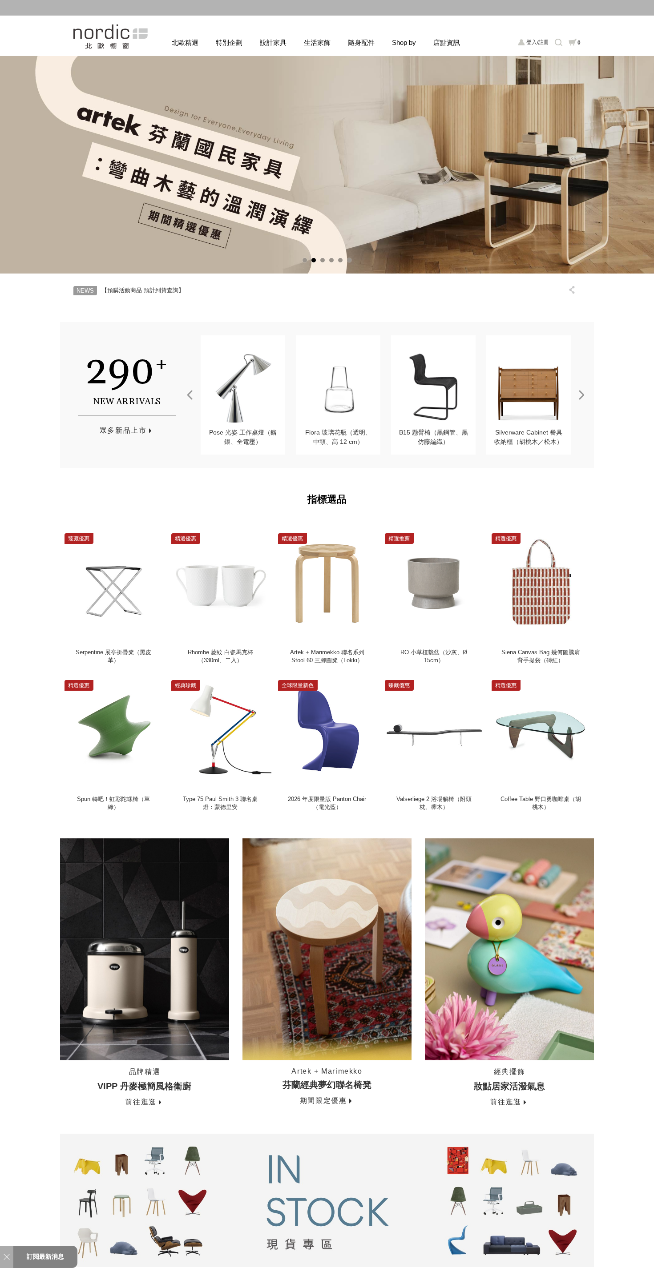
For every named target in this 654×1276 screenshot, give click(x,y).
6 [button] (349, 260)
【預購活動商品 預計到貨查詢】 (142, 290)
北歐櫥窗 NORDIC (111, 36)
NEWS (85, 290)
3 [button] (322, 260)
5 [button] (340, 260)
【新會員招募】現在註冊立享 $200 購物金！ (327, 7)
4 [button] (331, 260)
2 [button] (313, 260)
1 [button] (305, 260)
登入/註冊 (537, 42)
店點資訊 (446, 42)
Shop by (404, 42)
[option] (327, 165)
